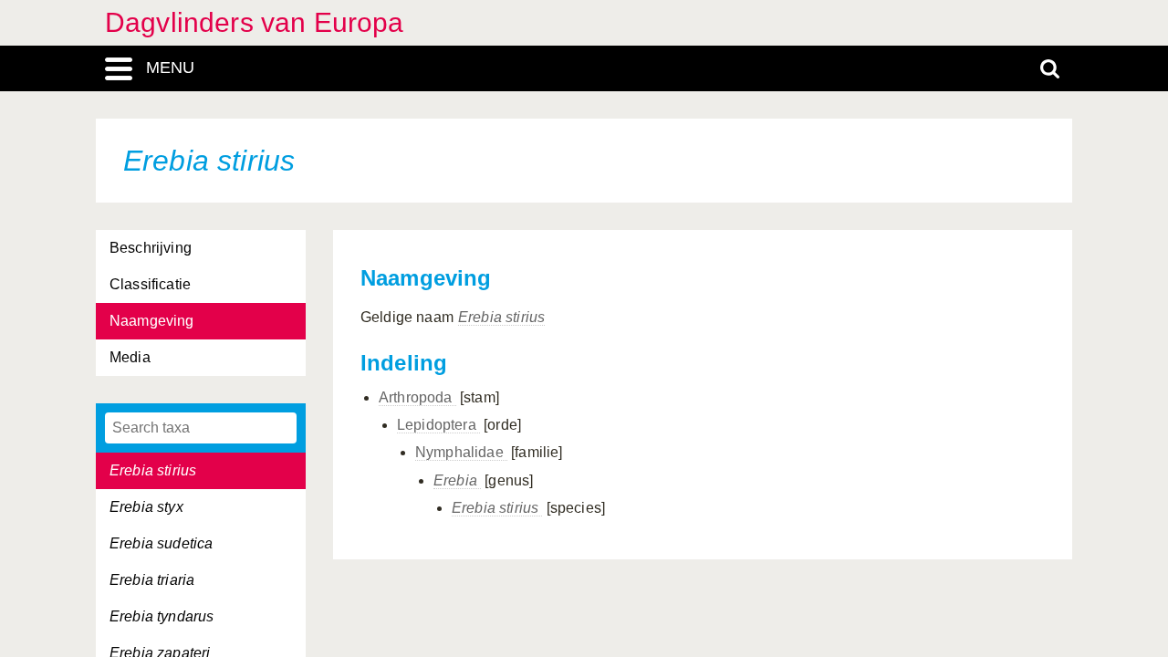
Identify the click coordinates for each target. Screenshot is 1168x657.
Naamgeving (152, 320)
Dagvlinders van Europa (254, 22)
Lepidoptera (438, 425)
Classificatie (150, 284)
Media (130, 357)
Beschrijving (151, 248)
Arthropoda (417, 397)
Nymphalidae (461, 452)
